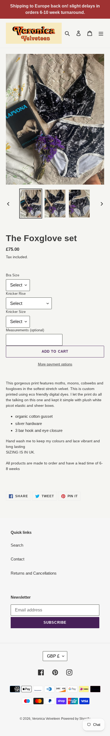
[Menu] (101, 33)
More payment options (55, 364)
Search (17, 545)
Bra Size (12, 275)
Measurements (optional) (25, 330)
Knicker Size (16, 312)
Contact (17, 559)
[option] (31, 203)
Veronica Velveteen (46, 719)
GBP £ (53, 656)
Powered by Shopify (75, 719)
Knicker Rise (16, 294)
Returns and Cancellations (34, 573)
